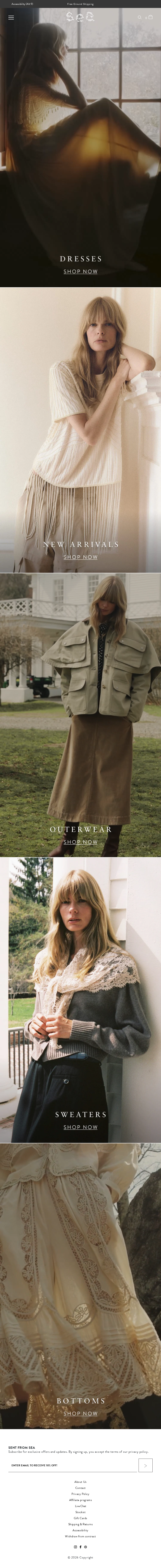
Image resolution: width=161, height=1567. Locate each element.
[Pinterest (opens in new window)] (85, 1547)
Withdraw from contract (80, 1536)
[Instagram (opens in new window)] (75, 1547)
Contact (80, 1488)
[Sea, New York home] (76, 16)
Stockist (80, 1512)
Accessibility (80, 1530)
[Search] (140, 17)
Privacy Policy (80, 1494)
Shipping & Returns (80, 1524)
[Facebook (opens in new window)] (80, 1547)
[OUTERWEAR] (80, 715)
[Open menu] (11, 17)
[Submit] (146, 1465)
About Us (80, 1482)
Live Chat (80, 1506)
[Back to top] (154, 1538)
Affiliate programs (80, 1500)
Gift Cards (80, 1518)
